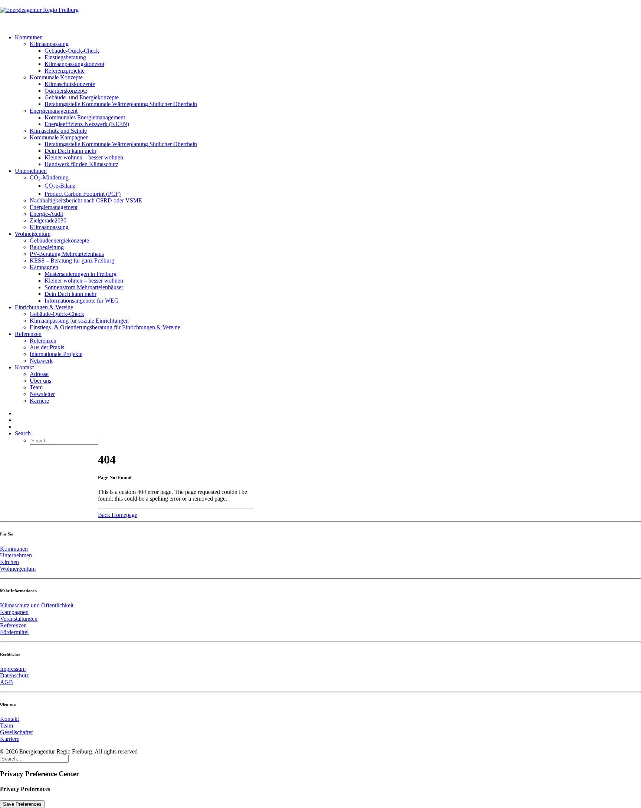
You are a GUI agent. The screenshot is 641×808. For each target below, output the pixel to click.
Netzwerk (41, 360)
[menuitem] (328, 101)
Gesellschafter (16, 732)
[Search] (34, 758)
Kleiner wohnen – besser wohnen (84, 157)
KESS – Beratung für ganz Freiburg (72, 260)
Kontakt (24, 367)
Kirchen (9, 562)
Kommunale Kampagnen (59, 137)
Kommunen (29, 37)
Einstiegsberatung (65, 57)
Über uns (40, 380)
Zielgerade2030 (48, 220)
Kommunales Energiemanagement (85, 117)
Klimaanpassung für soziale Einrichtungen (79, 320)
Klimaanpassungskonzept (74, 64)
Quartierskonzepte (66, 91)
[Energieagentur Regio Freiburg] (320, 14)
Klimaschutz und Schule (58, 131)
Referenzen (28, 334)
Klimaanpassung (49, 44)
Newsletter (42, 394)
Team (36, 387)
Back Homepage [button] (117, 515)
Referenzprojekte (65, 70)
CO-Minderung (49, 177)
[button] (23, 433)
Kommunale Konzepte (56, 77)
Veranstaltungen (18, 619)
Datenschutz (14, 675)
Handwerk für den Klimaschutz (81, 164)
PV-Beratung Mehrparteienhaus (67, 254)
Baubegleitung (47, 247)
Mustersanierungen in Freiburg (80, 274)
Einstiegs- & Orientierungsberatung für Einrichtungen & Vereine (105, 327)
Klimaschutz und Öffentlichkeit (36, 605)
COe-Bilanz (60, 185)
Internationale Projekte (56, 354)
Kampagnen (44, 267)
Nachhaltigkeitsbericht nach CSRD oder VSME (86, 200)
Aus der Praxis (47, 347)
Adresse (39, 374)
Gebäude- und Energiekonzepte (82, 97)
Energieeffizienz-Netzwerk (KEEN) (87, 124)
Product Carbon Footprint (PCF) (83, 194)
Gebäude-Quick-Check (72, 50)
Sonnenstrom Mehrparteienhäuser (84, 287)
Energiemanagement (54, 111)
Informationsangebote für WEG (82, 300)
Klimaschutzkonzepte (70, 84)
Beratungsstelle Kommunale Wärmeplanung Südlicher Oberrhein (121, 104)
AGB (6, 682)
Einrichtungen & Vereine (44, 307)
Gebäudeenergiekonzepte (59, 240)
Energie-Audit (46, 214)
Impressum (13, 669)
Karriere (39, 401)
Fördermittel (14, 632)
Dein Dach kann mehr (70, 151)
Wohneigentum (32, 234)
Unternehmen (31, 171)
